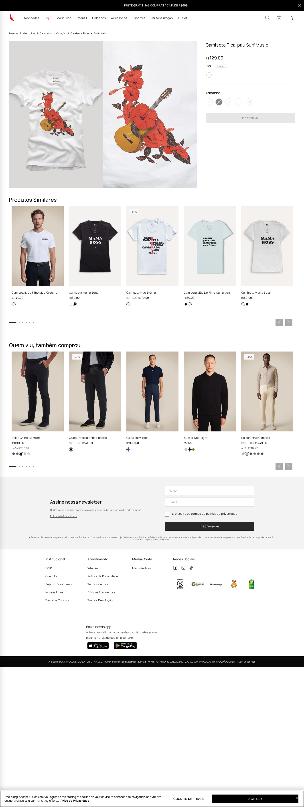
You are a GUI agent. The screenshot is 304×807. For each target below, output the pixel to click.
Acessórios (119, 18)
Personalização (162, 18)
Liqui (48, 18)
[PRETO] (74, 304)
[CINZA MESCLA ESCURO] (243, 453)
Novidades (31, 18)
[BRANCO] (209, 75)
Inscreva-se (209, 526)
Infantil (82, 18)
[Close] (297, 798)
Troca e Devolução (100, 600)
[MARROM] (250, 453)
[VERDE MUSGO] (193, 449)
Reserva (13, 33)
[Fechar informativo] (299, 5)
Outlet (182, 18)
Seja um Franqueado (59, 584)
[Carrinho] (290, 17)
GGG (248, 102)
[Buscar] (267, 17)
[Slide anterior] (279, 322)
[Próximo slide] (288, 322)
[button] (56, 114)
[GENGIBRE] (247, 453)
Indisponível (250, 118)
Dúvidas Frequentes (101, 592)
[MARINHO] (13, 453)
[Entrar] (279, 17)
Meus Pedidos (142, 568)
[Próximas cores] (266, 453)
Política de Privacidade (63, 516)
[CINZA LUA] (185, 449)
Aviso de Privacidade (75, 801)
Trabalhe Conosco (57, 600)
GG (238, 102)
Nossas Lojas (54, 592)
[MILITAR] (258, 453)
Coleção (61, 33)
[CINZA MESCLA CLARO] (254, 453)
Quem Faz (52, 576)
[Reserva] (12, 17)
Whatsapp (94, 568)
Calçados (99, 18)
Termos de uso (97, 584)
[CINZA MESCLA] (25, 453)
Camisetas (46, 33)
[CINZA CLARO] (28, 453)
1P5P (48, 568)
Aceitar (255, 799)
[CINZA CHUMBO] (17, 453)
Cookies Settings (188, 799)
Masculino (64, 18)
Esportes (138, 18)
